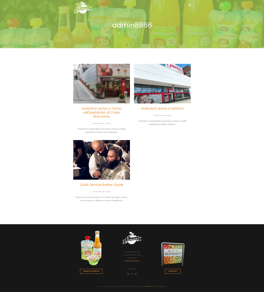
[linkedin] (128, 274)
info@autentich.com (131, 261)
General (108, 123)
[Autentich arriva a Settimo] (162, 65)
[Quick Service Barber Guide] (101, 142)
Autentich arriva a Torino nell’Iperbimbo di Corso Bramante (101, 112)
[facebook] (132, 274)
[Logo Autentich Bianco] (83, 1)
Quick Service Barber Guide (101, 184)
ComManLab (149, 286)
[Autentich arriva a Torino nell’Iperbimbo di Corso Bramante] (101, 65)
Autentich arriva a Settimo (162, 108)
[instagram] (136, 274)
